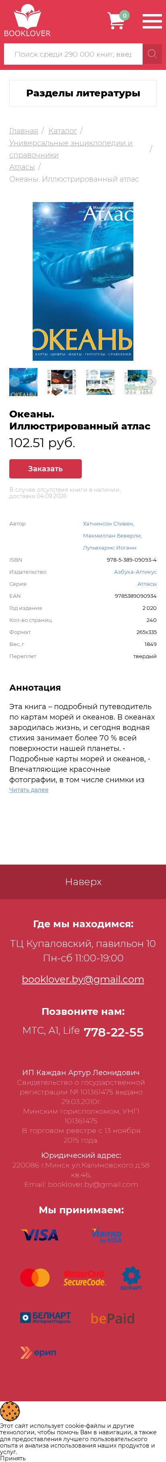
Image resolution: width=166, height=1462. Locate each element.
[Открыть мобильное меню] (152, 21)
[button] (151, 381)
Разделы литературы (83, 93)
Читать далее (29, 790)
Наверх (83, 881)
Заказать (45, 468)
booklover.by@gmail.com (83, 979)
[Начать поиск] (152, 54)
